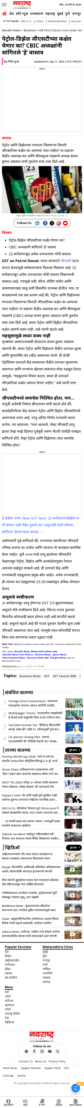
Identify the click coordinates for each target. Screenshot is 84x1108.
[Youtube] (65, 223)
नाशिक (47, 969)
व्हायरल (9, 1005)
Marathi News (11, 30)
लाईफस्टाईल (12, 960)
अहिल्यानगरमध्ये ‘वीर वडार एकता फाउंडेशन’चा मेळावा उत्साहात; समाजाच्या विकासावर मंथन (27, 856)
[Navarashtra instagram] (42, 1051)
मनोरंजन (10, 964)
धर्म (7, 992)
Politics (40, 21)
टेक (7, 1018)
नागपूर (76, 13)
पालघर (47, 977)
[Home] (4, 14)
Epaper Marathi (31, 1068)
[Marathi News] (22, 5)
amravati (76, 21)
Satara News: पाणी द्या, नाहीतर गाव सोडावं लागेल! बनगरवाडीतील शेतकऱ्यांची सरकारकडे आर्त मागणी (31, 934)
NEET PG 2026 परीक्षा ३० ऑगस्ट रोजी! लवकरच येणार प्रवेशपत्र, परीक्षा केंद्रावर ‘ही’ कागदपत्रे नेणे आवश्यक (30, 784)
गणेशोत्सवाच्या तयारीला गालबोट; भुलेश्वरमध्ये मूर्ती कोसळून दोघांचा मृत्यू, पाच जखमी (29, 895)
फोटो (8, 1009)
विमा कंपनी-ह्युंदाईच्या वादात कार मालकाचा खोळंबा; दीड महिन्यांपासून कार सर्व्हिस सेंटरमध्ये (30, 882)
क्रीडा (8, 969)
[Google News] (37, 223)
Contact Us (26, 1061)
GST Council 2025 (64, 676)
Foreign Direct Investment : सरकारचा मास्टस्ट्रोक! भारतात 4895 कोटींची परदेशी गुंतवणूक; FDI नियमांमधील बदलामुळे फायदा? (33, 703)
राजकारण (36, 13)
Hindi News (10, 1068)
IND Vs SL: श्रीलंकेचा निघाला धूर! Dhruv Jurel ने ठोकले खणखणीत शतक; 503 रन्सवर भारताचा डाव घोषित (30, 810)
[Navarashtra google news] (26, 1051)
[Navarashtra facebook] (34, 1051)
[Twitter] (52, 223)
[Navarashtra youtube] (50, 1051)
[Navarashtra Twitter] (58, 1051)
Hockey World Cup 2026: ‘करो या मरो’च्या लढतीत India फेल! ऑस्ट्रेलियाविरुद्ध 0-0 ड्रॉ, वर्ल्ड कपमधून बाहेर (29, 758)
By (11, 61)
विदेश (8, 956)
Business (30, 30)
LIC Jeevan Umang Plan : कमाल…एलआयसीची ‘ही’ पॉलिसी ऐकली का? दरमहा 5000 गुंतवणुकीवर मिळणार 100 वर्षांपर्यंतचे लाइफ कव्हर (33, 739)
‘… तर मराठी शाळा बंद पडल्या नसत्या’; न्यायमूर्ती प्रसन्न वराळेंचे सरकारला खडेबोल (31, 823)
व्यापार (8, 973)
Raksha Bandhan (57, 21)
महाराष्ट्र (50, 13)
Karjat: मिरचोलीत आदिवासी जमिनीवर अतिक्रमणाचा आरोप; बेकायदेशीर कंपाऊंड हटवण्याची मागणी (31, 869)
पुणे (67, 13)
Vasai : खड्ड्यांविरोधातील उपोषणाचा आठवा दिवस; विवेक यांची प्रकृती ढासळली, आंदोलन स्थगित (30, 921)
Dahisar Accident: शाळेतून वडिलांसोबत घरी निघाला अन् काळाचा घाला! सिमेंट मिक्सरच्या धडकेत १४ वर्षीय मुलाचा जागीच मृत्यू (30, 836)
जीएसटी (66, 260)
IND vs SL (26, 21)
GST (46, 676)
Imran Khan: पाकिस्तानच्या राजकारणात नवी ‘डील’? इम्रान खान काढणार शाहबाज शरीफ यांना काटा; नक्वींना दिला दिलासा (31, 771)
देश (11, 13)
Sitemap (8, 1075)
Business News (30, 676)
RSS (66, 1068)
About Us (40, 1061)
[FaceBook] (45, 223)
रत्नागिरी (47, 973)
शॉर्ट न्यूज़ (22, 13)
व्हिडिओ (9, 1022)
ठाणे (45, 964)
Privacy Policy (57, 1061)
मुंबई (60, 13)
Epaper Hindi (52, 1068)
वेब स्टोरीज (11, 977)
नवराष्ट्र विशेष (12, 1013)
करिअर (9, 1001)
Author (21, 1075)
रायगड (46, 982)
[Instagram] (58, 223)
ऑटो (8, 996)
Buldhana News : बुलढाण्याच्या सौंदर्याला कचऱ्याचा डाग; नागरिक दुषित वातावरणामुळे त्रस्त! (29, 908)
